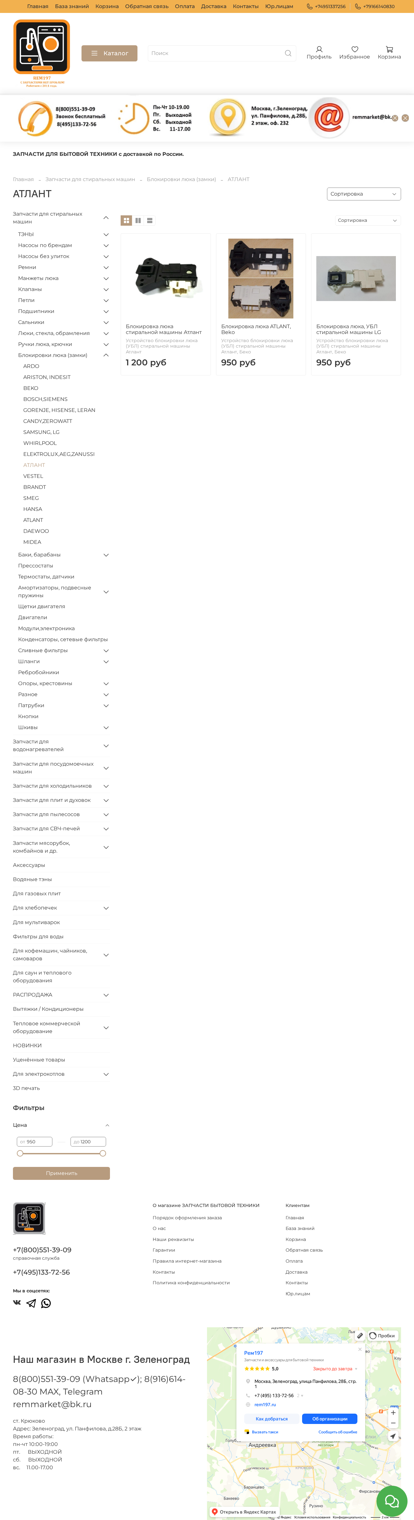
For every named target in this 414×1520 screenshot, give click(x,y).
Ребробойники (38, 672)
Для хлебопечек (35, 908)
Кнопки (28, 716)
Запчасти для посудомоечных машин (53, 768)
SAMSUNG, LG (41, 432)
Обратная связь (147, 6)
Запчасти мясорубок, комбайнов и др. (41, 847)
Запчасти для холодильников (52, 786)
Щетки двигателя (41, 606)
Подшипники (36, 311)
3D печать (26, 1088)
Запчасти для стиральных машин (90, 179)
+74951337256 (330, 6)
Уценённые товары (39, 1060)
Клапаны (30, 289)
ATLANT (33, 520)
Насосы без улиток (43, 256)
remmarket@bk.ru (52, 1404)
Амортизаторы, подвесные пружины (54, 591)
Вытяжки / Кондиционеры (48, 1009)
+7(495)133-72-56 (41, 1272)
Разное (28, 694)
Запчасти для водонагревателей (38, 745)
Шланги (29, 661)
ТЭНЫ (26, 234)
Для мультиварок (36, 922)
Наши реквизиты (173, 1239)
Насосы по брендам (45, 245)
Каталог (116, 53)
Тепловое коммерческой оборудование (46, 1027)
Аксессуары (29, 865)
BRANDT (34, 487)
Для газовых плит (37, 893)
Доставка (213, 6)
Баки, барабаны (39, 555)
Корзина (107, 6)
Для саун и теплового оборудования (42, 977)
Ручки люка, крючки (45, 344)
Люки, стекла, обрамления (54, 333)
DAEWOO (36, 531)
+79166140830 (379, 6)
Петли (26, 300)
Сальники (31, 322)
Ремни (27, 267)
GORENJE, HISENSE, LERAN (59, 410)
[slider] (20, 1153)
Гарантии (164, 1250)
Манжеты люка (38, 278)
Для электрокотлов (39, 1074)
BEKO (30, 388)
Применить (61, 1173)
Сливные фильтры (43, 650)
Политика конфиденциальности (191, 1283)
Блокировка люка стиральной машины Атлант (164, 329)
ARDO (31, 366)
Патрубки (31, 705)
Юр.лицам (279, 6)
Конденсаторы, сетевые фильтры (63, 639)
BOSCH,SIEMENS (45, 399)
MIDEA (32, 542)
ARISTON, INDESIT (47, 377)
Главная (38, 6)
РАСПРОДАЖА (32, 995)
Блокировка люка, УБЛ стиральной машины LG (348, 329)
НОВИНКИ (27, 1045)
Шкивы (28, 727)
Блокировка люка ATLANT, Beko (256, 329)
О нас (159, 1228)
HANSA (32, 509)
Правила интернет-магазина (187, 1261)
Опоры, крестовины (45, 683)
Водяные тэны (32, 879)
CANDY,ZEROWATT (47, 421)
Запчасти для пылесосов (46, 814)
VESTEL (33, 476)
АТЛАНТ (34, 465)
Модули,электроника (46, 628)
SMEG (31, 498)
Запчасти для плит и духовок (52, 800)
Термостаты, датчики (46, 577)
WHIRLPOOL (40, 443)
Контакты (246, 6)
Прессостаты (35, 566)
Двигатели (32, 617)
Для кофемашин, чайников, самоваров (50, 955)
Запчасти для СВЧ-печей (46, 828)
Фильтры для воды (38, 936)
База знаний (72, 6)
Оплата (185, 6)
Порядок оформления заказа (187, 1218)
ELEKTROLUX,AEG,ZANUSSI (59, 454)
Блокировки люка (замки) (181, 179)
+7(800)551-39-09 (42, 1250)
